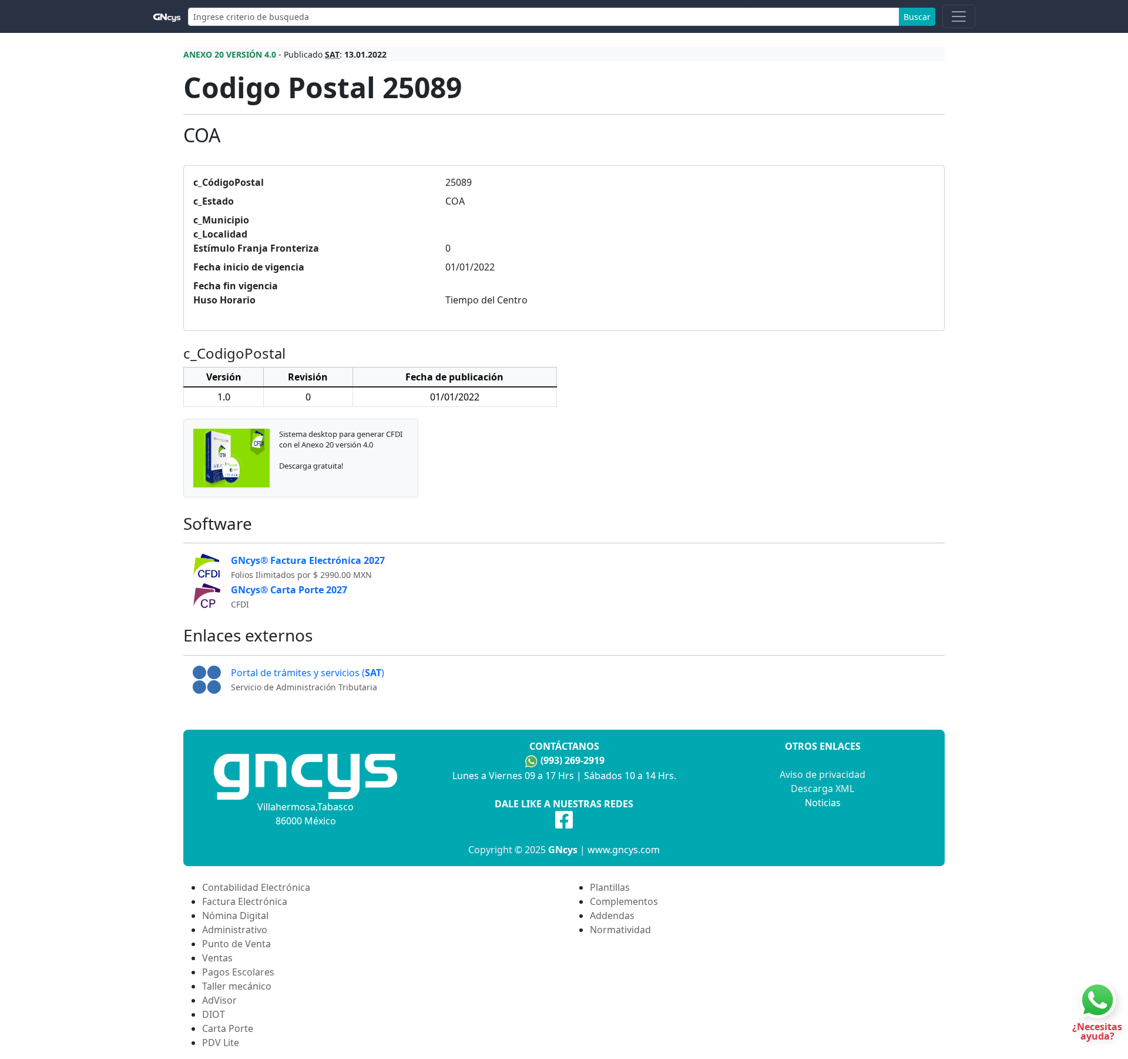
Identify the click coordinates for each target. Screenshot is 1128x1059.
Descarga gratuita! (311, 465)
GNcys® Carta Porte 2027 (289, 589)
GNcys (563, 849)
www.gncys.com (624, 849)
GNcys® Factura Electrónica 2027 (308, 560)
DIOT (213, 1014)
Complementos (624, 901)
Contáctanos (564, 746)
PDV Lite (220, 1042)
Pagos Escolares (238, 972)
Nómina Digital (235, 915)
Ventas (217, 957)
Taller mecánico (236, 986)
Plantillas (610, 887)
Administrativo (234, 929)
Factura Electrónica (244, 901)
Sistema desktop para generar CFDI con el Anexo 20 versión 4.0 (340, 439)
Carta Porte (227, 1028)
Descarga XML (822, 788)
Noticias (823, 802)
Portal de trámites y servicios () (307, 672)
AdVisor (219, 1000)
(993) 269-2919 (572, 760)
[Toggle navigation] (958, 16)
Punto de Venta (236, 943)
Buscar (917, 16)
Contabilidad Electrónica (256, 887)
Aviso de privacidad (822, 774)
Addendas (612, 915)
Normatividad (620, 929)
